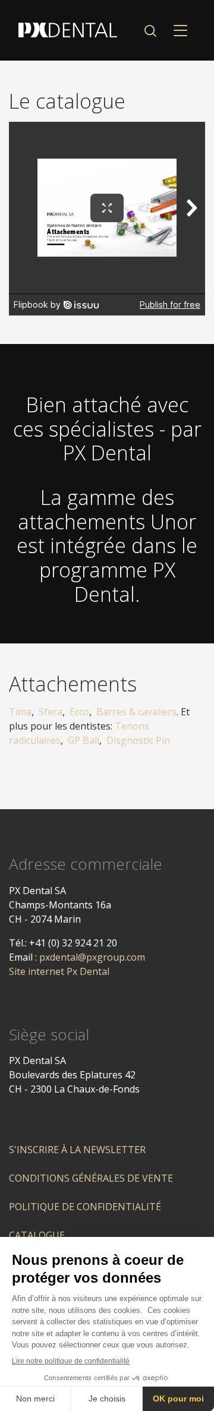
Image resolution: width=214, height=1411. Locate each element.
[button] (150, 30)
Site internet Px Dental (59, 971)
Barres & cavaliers (136, 711)
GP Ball (83, 740)
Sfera (50, 711)
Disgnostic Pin (138, 740)
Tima (20, 711)
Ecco (79, 711)
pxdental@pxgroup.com (92, 957)
